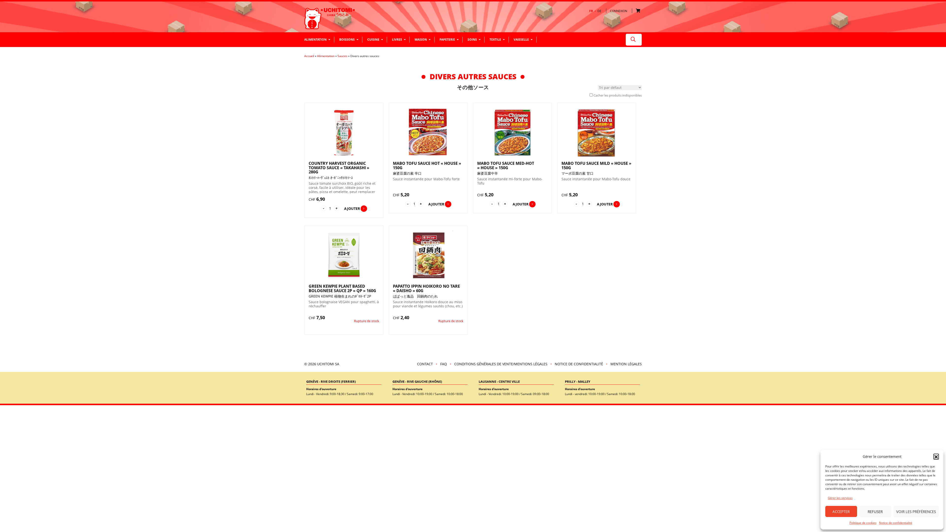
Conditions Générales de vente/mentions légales (500, 364)
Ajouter (352, 208)
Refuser (875, 511)
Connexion (618, 11)
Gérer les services (840, 498)
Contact (425, 364)
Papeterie (447, 39)
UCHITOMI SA (328, 364)
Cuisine (373, 39)
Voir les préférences (916, 511)
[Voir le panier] (639, 11)
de (599, 11)
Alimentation (315, 39)
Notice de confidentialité (895, 523)
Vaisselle (521, 39)
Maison (421, 39)
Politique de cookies (863, 523)
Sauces (342, 56)
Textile (495, 39)
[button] (936, 456)
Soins (472, 39)
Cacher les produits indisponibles (617, 95)
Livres (397, 39)
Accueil (309, 56)
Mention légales (626, 364)
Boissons (347, 39)
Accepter (841, 511)
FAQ (443, 364)
